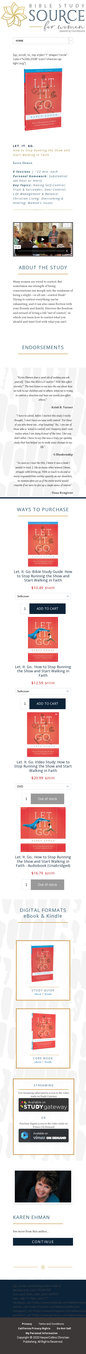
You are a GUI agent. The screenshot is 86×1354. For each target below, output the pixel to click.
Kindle (48, 994)
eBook (37, 994)
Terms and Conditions (51, 1323)
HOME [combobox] (19, 40)
